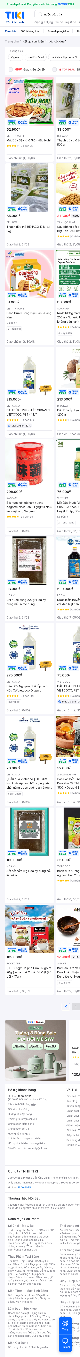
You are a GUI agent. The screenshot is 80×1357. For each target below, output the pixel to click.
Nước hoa (21, 1332)
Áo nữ (63, 1230)
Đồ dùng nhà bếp (18, 1347)
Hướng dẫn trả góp (19, 1133)
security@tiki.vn (37, 1148)
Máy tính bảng (24, 1301)
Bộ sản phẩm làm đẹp (29, 1334)
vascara (12, 1204)
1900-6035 (25, 1096)
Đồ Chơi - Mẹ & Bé (21, 1225)
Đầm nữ (73, 1230)
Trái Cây (13, 1261)
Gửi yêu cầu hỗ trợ (18, 1109)
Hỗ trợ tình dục (37, 1332)
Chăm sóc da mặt (18, 1313)
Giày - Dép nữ (70, 1281)
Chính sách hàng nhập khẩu (24, 1138)
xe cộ (59, 22)
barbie (61, 1204)
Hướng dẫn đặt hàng (20, 1114)
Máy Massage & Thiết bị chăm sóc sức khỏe (31, 1321)
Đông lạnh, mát (33, 1267)
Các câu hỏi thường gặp (22, 1104)
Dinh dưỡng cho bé (26, 1239)
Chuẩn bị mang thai (26, 1249)
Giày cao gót (67, 1285)
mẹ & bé (71, 22)
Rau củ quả (20, 1264)
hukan (36, 1207)
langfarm (26, 1207)
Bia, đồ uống (21, 1274)
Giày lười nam (67, 1306)
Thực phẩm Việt (39, 1264)
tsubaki (61, 1207)
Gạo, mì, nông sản (27, 1270)
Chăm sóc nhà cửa (30, 1283)
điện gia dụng (43, 22)
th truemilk (49, 1204)
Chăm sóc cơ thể (26, 1319)
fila (53, 1207)
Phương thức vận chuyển (22, 1118)
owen (70, 1204)
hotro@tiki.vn (38, 1143)
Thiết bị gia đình (39, 1347)
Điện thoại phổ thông (27, 1298)
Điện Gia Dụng (18, 1342)
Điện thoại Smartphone (21, 1295)
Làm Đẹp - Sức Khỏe (22, 1308)
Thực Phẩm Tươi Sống (23, 1256)
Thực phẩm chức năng (28, 1316)
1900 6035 (24, 1187)
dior (21, 1204)
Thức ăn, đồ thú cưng (27, 1280)
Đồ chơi (44, 1230)
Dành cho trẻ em (25, 1277)
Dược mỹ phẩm (41, 1335)
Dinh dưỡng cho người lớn (30, 1243)
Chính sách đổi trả (18, 1128)
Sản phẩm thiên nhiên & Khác (29, 1324)
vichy (45, 1207)
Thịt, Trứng (26, 1261)
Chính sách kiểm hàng (21, 1123)
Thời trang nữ (69, 1225)
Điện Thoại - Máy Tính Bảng (28, 1290)
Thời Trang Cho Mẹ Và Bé (23, 1230)
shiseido (13, 1207)
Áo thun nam (67, 1254)
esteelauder (33, 1204)
